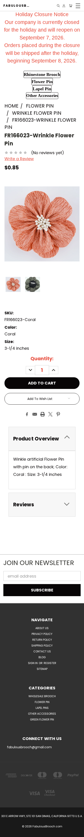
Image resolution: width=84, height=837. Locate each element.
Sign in (33, 663)
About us (42, 628)
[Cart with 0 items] (70, 5)
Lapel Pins (42, 708)
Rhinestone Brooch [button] (42, 74)
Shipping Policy (42, 645)
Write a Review (19, 159)
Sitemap (42, 669)
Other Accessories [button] (42, 95)
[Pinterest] (58, 414)
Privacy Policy (42, 634)
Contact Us (42, 651)
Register (50, 663)
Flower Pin (42, 702)
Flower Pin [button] (42, 81)
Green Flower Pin (42, 719)
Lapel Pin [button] (42, 88)
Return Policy (42, 640)
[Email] (34, 414)
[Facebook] (27, 414)
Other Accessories (42, 714)
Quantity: (42, 358)
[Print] (42, 414)
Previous (7, 833)
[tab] (42, 439)
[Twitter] (50, 414)
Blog (42, 657)
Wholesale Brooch (42, 696)
